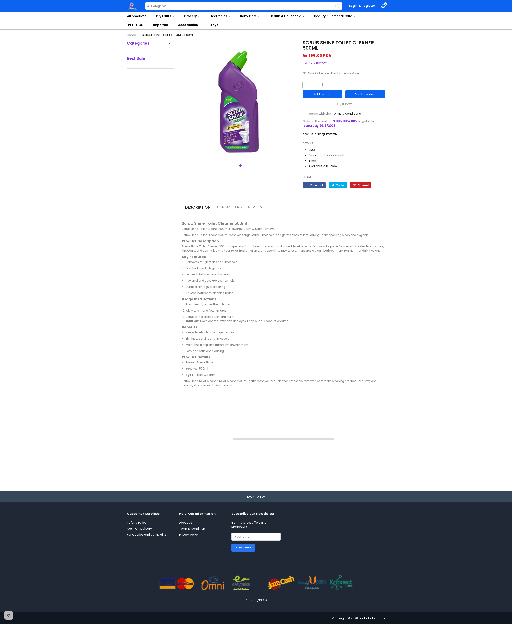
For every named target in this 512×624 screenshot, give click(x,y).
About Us (185, 523)
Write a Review (316, 62)
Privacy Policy (189, 535)
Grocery (190, 16)
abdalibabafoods (332, 155)
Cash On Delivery (139, 529)
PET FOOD (135, 25)
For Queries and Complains (146, 535)
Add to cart (322, 94)
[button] (240, 166)
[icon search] (337, 6)
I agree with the (319, 113)
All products (136, 16)
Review (255, 207)
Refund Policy (136, 523)
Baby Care (248, 16)
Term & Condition (192, 529)
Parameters (229, 207)
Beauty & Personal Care (333, 16)
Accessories (188, 25)
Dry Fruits (163, 16)
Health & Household (285, 16)
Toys (214, 25)
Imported (160, 25)
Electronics (218, 16)
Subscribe (243, 547)
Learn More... (352, 73)
